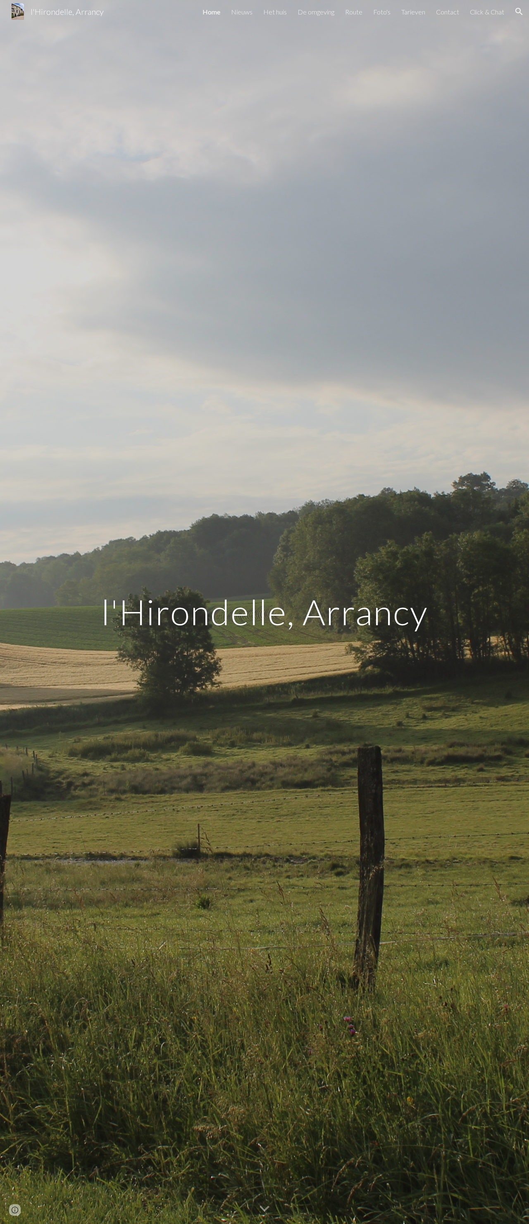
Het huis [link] (275, 12)
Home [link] (211, 12)
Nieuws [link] (242, 12)
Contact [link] (447, 12)
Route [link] (353, 12)
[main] (264, 612)
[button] (519, 11)
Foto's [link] (382, 12)
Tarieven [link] (413, 12)
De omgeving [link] (316, 12)
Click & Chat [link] (487, 12)
